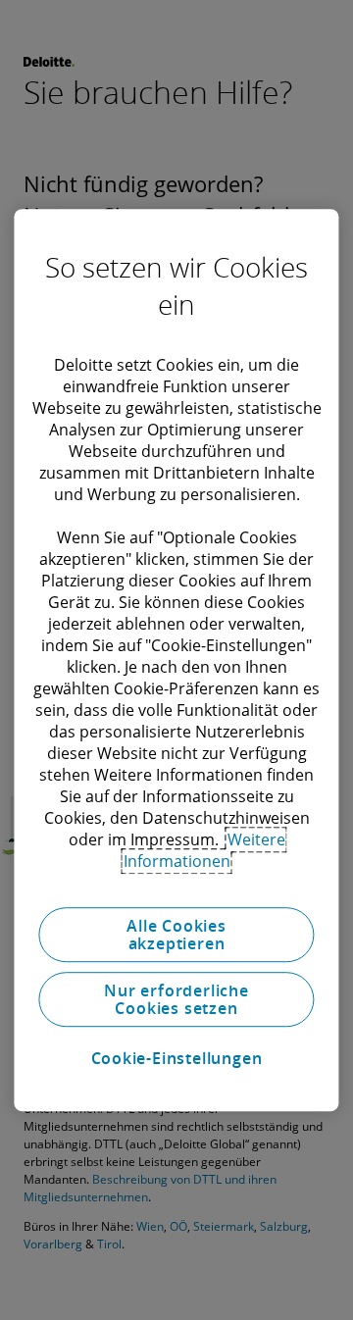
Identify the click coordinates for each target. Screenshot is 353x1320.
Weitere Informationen (204, 850)
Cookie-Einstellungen (177, 1058)
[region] (176, 660)
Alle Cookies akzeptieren (176, 934)
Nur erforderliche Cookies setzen (176, 999)
